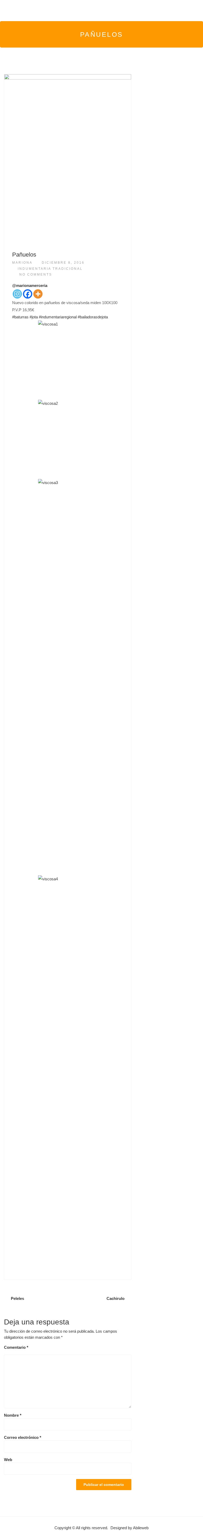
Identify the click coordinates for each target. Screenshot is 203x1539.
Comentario (16, 1347)
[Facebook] (27, 294)
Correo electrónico (22, 1437)
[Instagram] (17, 294)
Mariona (22, 262)
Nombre (12, 1415)
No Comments (35, 274)
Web (8, 1459)
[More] (38, 294)
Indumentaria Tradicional (50, 269)
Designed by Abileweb (129, 1528)
